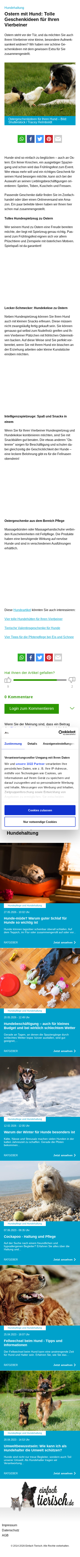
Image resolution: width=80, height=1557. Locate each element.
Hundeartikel (22, 610)
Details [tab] (32, 743)
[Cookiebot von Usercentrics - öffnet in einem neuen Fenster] (59, 732)
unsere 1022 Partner (30, 763)
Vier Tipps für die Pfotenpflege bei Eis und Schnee (39, 637)
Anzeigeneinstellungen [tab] (58, 743)
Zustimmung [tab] (13, 743)
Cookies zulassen (40, 810)
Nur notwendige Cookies (40, 821)
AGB (5, 1535)
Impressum (9, 1525)
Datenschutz (10, 1530)
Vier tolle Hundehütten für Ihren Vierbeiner (33, 619)
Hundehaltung (14, 7)
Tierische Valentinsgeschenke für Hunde (32, 628)
